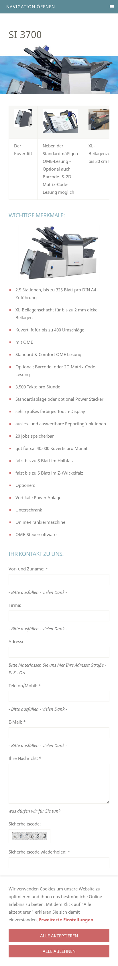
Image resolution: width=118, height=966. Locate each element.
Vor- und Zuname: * (28, 569)
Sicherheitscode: (25, 824)
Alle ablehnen (59, 951)
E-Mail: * (17, 722)
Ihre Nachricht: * (25, 758)
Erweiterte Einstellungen (66, 919)
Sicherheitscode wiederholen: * (39, 852)
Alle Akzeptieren (59, 936)
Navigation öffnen (30, 6)
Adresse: (17, 641)
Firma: (15, 605)
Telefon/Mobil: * (25, 685)
